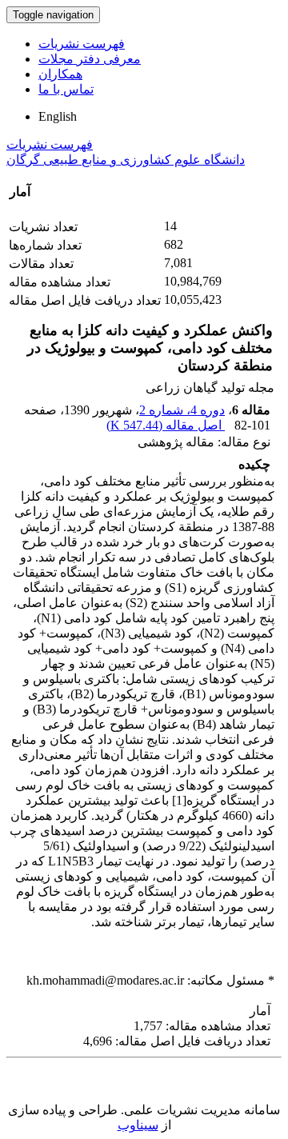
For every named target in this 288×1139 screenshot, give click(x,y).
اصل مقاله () (165, 425)
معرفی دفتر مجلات (89, 59)
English (57, 116)
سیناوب (138, 1125)
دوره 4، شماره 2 (182, 410)
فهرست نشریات (81, 43)
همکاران (60, 74)
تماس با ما (66, 89)
